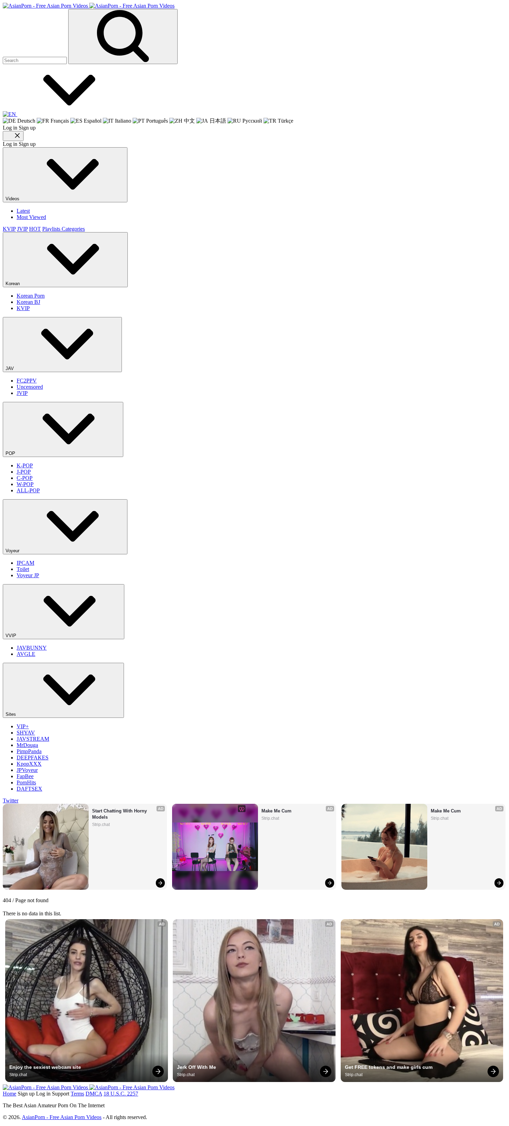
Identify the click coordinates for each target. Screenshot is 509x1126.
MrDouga (27, 745)
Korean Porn (31, 296)
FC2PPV (27, 381)
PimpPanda (29, 751)
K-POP (25, 465)
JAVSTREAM (33, 739)
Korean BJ (28, 302)
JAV (10, 368)
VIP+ (23, 726)
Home (9, 1094)
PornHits (26, 782)
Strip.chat (101, 824)
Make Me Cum (276, 810)
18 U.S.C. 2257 (121, 1094)
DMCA (94, 1094)
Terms (77, 1094)
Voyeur (13, 550)
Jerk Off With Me (196, 1067)
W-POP (25, 484)
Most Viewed (31, 217)
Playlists (52, 229)
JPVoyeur (27, 770)
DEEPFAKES (32, 757)
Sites (11, 714)
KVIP (9, 229)
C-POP (25, 478)
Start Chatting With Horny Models (120, 814)
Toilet (23, 569)
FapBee (25, 776)
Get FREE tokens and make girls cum (388, 1067)
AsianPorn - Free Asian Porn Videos (61, 1117)
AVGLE (26, 654)
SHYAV (26, 733)
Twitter (10, 800)
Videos (13, 198)
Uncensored (30, 387)
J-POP (24, 472)
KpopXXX (29, 764)
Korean (13, 283)
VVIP (12, 635)
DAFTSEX (29, 789)
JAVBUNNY (32, 648)
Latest (23, 211)
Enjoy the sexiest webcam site (45, 1067)
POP (11, 453)
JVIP (22, 229)
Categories (73, 229)
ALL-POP (28, 490)
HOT (35, 229)
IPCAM (25, 563)
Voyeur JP (28, 575)
